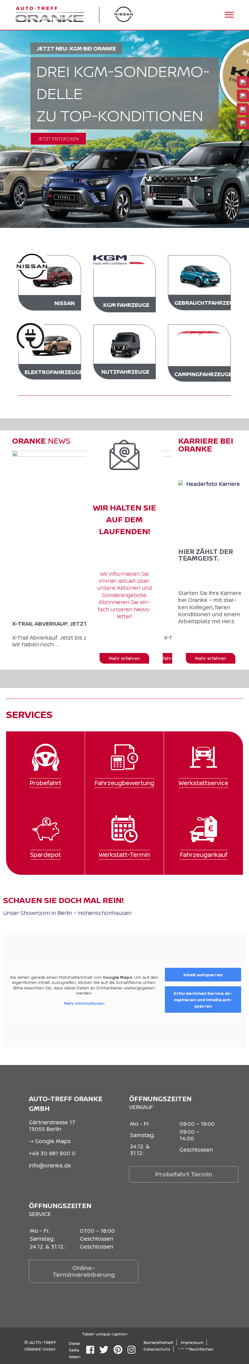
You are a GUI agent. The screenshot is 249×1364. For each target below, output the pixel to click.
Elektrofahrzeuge (54, 372)
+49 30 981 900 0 (52, 1153)
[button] (7, 129)
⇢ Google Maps (49, 1141)
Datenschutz (157, 1349)
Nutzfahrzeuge (125, 371)
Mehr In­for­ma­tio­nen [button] (84, 1003)
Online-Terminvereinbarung (84, 1271)
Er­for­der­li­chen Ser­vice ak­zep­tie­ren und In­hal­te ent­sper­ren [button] (203, 999)
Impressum (192, 1342)
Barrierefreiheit (158, 1342)
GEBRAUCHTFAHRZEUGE (207, 302)
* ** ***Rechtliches (195, 1349)
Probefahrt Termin (183, 1174)
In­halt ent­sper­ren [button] (203, 974)
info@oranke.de (50, 1165)
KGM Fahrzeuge (126, 304)
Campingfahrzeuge (203, 374)
